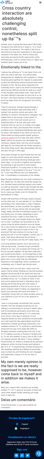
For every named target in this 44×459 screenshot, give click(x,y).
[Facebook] (16, 455)
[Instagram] (22, 455)
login (20, 405)
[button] (40, 2)
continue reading (8, 138)
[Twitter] (27, 455)
